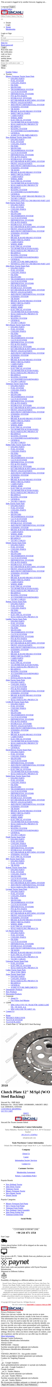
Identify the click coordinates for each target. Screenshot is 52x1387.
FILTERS (14, 85)
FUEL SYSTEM (17, 81)
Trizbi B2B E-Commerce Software (37, 1305)
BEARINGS (16, 126)
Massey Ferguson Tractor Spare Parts (20, 76)
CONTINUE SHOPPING (11, 1109)
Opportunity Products (14, 990)
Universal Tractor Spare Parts (17, 961)
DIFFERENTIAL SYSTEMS (22, 94)
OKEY (26, 1113)
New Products (11, 992)
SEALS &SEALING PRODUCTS (24, 124)
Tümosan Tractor (12, 1189)
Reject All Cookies (8, 1385)
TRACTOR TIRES (18, 972)
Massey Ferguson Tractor (15, 1191)
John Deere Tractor (13, 1187)
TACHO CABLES (18, 198)
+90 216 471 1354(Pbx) (29, 1135)
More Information (8, 1336)
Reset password (7, 45)
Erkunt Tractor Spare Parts (16, 543)
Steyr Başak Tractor (13, 1193)
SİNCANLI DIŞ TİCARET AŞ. (23, 1009)
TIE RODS (15, 109)
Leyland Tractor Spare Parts (16, 889)
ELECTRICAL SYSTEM (21, 120)
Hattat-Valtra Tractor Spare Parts (18, 445)
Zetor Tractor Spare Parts (15, 680)
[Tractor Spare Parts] (12, 14)
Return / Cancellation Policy (26, 1176)
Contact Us (10, 1011)
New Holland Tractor (14, 1184)
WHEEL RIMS (17, 118)
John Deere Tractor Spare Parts (18, 266)
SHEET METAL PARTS (20, 113)
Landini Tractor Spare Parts (16, 619)
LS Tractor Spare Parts (14, 931)
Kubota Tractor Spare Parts (16, 867)
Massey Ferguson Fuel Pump (17, 1204)
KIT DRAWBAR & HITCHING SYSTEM (28, 100)
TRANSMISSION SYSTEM (22, 89)
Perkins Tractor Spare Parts (16, 602)
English (12, 7)
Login (4, 65)
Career (26, 1157)
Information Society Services (26, 1160)
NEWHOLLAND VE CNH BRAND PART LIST (30, 201)
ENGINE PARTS (17, 78)
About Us (14, 998)
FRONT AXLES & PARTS (21, 102)
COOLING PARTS (18, 83)
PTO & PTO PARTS (19, 96)
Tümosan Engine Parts (14, 1214)
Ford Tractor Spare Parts (15, 203)
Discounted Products (14, 994)
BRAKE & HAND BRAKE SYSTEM (26, 111)
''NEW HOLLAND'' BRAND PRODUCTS (28, 196)
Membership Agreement (26, 1172)
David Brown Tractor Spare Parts (18, 750)
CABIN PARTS (17, 116)
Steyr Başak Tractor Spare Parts (18, 325)
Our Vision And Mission (20, 1000)
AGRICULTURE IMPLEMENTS (24, 135)
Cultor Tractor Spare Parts (16, 970)
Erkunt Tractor (11, 1195)
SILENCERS (16, 87)
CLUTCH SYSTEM (19, 92)
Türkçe (9, 9)
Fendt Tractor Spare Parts (15, 837)
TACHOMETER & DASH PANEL (25, 122)
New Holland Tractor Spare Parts (18, 137)
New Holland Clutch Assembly (18, 1210)
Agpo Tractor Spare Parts (15, 974)
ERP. (49, 1305)
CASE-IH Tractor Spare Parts (17, 702)
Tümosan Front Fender (14, 1208)
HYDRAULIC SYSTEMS (21, 98)
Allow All (20, 1385)
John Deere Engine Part (15, 1212)
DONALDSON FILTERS (21, 678)
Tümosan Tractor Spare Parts (17, 384)
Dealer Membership (10, 28)
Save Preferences (31, 1385)
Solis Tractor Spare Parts (15, 503)
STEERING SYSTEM (19, 107)
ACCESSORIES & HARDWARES (25, 131)
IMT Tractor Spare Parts (15, 859)
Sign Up (4, 43)
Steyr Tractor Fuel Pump (15, 1206)
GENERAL (15, 133)
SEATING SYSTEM (19, 129)
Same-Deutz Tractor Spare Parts (18, 776)
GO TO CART (7, 1111)
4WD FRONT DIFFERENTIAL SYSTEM (27, 105)
